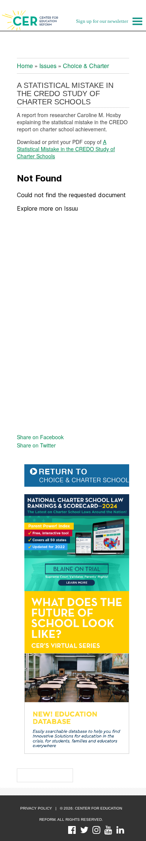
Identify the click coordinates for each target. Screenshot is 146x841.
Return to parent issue (80, 475)
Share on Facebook (40, 437)
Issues (48, 65)
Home (25, 65)
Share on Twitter (36, 445)
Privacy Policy (36, 808)
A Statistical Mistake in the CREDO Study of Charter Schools (66, 149)
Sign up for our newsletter (102, 21)
